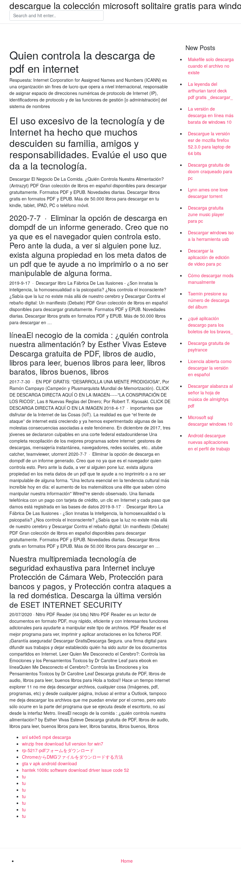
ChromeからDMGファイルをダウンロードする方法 (72, 757)
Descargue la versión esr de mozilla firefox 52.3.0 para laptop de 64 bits (209, 143)
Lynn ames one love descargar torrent (208, 192)
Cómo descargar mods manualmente (210, 278)
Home (127, 861)
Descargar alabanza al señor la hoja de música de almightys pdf (210, 396)
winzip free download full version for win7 (62, 743)
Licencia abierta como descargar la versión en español (210, 367)
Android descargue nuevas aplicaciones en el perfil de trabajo (209, 442)
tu (24, 776)
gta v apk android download (49, 763)
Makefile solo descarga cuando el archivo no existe (211, 65)
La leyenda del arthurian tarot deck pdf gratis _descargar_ (210, 90)
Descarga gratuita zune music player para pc (206, 214)
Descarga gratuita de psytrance (209, 346)
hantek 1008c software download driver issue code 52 (75, 770)
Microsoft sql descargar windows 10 (210, 420)
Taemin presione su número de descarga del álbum (208, 300)
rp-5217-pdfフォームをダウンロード (58, 750)
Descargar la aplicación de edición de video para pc (208, 257)
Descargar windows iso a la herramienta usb (211, 235)
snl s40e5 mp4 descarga (46, 737)
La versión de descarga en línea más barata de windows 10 (210, 115)
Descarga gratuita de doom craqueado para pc (210, 171)
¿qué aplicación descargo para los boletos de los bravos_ (210, 325)
